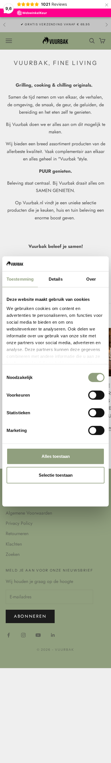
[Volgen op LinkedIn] (53, 635)
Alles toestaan (56, 456)
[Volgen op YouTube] (38, 635)
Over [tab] (91, 279)
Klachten (14, 544)
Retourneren (17, 533)
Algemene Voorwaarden (29, 513)
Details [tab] (56, 279)
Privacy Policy (19, 523)
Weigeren (55, 493)
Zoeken (13, 554)
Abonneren (30, 616)
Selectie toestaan (56, 475)
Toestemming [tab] (20, 279)
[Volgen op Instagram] (23, 635)
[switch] (96, 395)
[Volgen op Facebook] (8, 635)
